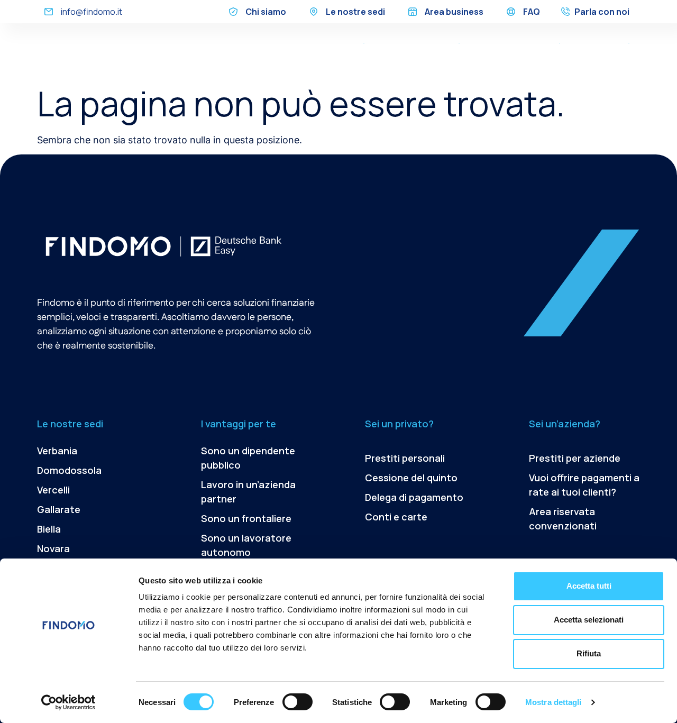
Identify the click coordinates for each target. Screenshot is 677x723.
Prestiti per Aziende (591, 59)
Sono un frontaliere (246, 518)
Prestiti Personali (322, 43)
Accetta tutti (588, 585)
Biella (49, 529)
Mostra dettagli (553, 702)
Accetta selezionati (589, 619)
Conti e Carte (594, 43)
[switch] (297, 701)
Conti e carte (396, 516)
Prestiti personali (405, 458)
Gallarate (58, 509)
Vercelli (53, 489)
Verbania (57, 450)
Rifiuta (589, 653)
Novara (53, 548)
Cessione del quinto (411, 43)
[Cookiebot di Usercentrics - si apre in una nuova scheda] (68, 702)
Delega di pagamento (509, 43)
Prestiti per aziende (574, 458)
